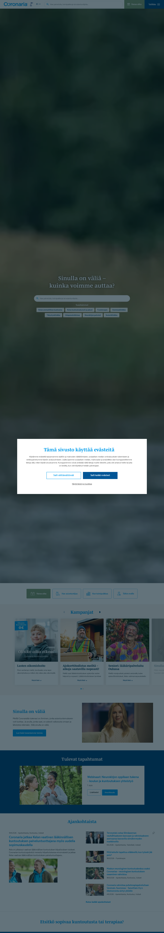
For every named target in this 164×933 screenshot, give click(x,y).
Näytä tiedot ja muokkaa (82, 484)
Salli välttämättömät (63, 475)
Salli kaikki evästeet (100, 475)
